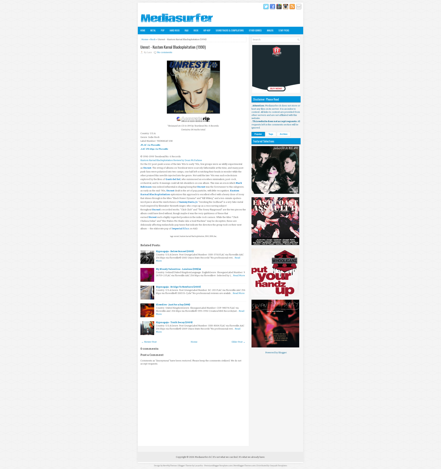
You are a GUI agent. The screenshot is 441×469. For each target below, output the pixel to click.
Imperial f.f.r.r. (180, 228)
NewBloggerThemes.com (245, 466)
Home (142, 30)
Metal (153, 30)
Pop (163, 30)
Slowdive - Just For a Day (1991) (173, 304)
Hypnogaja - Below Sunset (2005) (175, 251)
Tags (271, 134)
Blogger (282, 352)
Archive (284, 134)
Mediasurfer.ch (203, 457)
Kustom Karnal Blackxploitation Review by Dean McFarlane (171, 160)
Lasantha (198, 466)
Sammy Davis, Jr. (188, 202)
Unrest (147, 168)
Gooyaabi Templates (278, 466)
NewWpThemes (170, 466)
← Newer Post (149, 342)
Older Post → (238, 342)
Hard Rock (175, 30)
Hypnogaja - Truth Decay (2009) (174, 322)
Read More (239, 275)
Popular (258, 134)
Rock (196, 30)
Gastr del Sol (173, 179)
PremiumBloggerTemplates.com (218, 466)
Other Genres (255, 30)
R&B (186, 30)
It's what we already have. (252, 457)
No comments (164, 52)
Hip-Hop (207, 30)
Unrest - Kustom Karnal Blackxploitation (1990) (173, 47)
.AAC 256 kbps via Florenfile (154, 148)
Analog (270, 30)
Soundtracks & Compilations (230, 30)
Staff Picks (284, 30)
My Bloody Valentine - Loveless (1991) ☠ (178, 269)
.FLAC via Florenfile (150, 144)
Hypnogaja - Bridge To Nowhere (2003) (178, 287)
